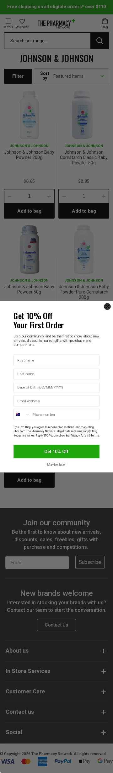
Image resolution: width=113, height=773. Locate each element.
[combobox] (22, 414)
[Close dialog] (107, 306)
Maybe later (56, 464)
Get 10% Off (56, 451)
